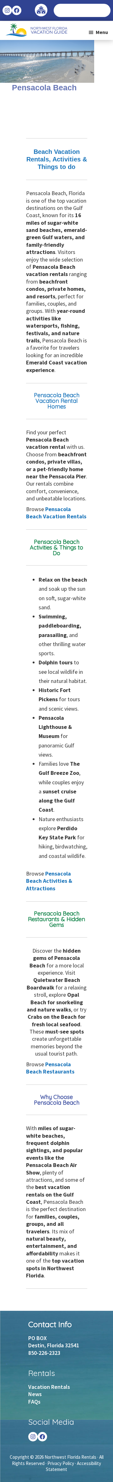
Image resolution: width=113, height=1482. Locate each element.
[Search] (105, 10)
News (35, 1394)
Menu (102, 32)
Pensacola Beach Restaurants (50, 1068)
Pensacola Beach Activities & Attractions (49, 881)
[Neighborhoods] (41, 7)
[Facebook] (42, 1436)
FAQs (34, 1401)
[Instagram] (33, 1436)
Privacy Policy (60, 1463)
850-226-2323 (44, 1352)
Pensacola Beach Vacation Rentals (56, 512)
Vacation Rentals (49, 1386)
